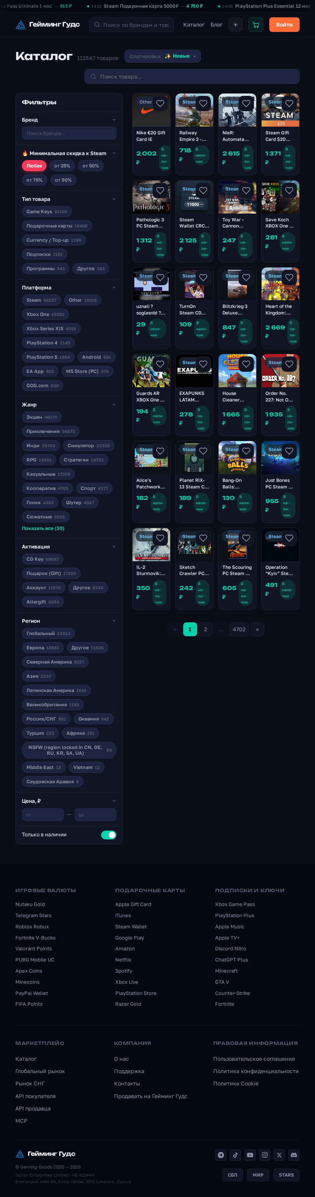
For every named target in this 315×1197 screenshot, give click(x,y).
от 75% (35, 180)
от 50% (91, 166)
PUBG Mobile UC (35, 959)
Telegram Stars (33, 915)
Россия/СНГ (46, 719)
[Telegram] (221, 1155)
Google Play (129, 938)
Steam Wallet (131, 926)
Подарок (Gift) (51, 573)
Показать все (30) (43, 528)
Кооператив (47, 488)
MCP (21, 1120)
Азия (39, 676)
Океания (93, 719)
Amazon (125, 948)
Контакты (127, 1083)
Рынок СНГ (30, 1083)
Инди (41, 445)
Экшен (42, 417)
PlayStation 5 (48, 357)
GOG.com (43, 385)
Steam (41, 300)
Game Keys (47, 211)
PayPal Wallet (31, 993)
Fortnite (224, 1004)
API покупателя (35, 1096)
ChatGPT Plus (231, 959)
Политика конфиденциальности (256, 1071)
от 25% (62, 166)
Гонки (40, 502)
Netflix (123, 959)
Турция (40, 733)
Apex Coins (28, 971)
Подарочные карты (57, 226)
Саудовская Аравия (53, 781)
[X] (279, 1155)
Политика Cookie (236, 1083)
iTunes (123, 915)
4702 (239, 629)
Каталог (193, 24)
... (221, 629)
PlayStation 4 (48, 343)
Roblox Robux (32, 926)
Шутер (80, 502)
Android (96, 357)
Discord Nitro (230, 948)
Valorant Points (33, 948)
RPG (39, 460)
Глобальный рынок (40, 1071)
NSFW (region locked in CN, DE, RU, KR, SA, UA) (70, 750)
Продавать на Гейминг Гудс (150, 1096)
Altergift (43, 602)
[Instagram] (264, 1155)
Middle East (44, 767)
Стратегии (84, 460)
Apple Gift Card (133, 904)
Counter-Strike (232, 993)
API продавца (33, 1108)
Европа (43, 647)
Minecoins (27, 982)
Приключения (51, 431)
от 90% (63, 180)
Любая (34, 166)
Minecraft (226, 971)
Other (83, 300)
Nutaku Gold (30, 904)
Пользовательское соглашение (254, 1058)
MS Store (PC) (87, 371)
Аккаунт (44, 587)
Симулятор (89, 445)
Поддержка (129, 1071)
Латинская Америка (56, 690)
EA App (40, 371)
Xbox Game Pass (235, 904)
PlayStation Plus (234, 915)
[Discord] (294, 1155)
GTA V (222, 982)
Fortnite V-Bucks (35, 938)
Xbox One (46, 314)
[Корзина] (256, 24)
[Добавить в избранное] (160, 103)
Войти (284, 24)
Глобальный (48, 633)
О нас (121, 1058)
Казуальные (48, 474)
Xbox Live (126, 982)
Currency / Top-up (54, 240)
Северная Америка (55, 662)
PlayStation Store (136, 993)
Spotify (123, 971)
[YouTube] (250, 1155)
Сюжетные (46, 517)
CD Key (43, 559)
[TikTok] (235, 1155)
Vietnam (86, 767)
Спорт (94, 488)
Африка (80, 733)
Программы (46, 268)
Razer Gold (128, 1004)
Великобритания (53, 704)
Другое (91, 268)
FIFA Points (29, 1004)
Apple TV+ (227, 938)
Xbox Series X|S (51, 328)
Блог (216, 24)
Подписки (45, 254)
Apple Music (229, 926)
